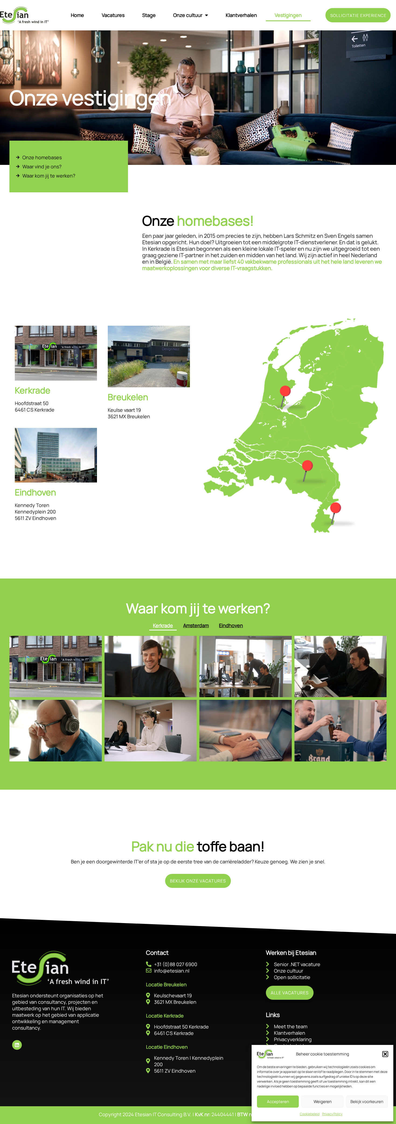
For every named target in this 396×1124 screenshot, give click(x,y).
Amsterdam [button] (196, 625)
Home (77, 15)
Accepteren (278, 1101)
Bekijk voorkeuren (366, 1101)
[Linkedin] (17, 1045)
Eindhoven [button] (231, 625)
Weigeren (323, 1101)
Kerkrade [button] (163, 625)
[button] (385, 1054)
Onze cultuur (187, 15)
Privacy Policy (332, 1114)
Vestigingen (288, 15)
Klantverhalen (241, 15)
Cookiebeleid (309, 1114)
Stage (149, 15)
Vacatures (113, 15)
